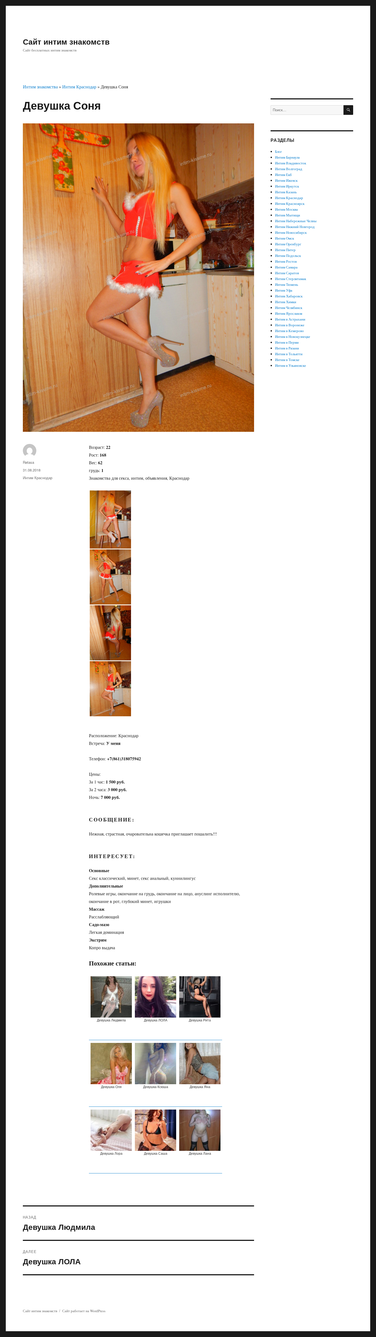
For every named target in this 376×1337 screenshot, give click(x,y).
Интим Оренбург (288, 244)
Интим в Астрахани (290, 319)
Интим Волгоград (288, 168)
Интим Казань (286, 191)
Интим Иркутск (287, 186)
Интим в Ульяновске (290, 365)
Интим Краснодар (79, 87)
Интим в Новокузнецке (292, 336)
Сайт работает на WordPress (83, 1310)
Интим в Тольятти (289, 353)
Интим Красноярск (289, 203)
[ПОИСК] (348, 110)
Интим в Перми (287, 342)
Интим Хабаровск (289, 296)
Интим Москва (286, 209)
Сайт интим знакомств (66, 41)
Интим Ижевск (286, 180)
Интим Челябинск (288, 307)
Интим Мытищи (287, 215)
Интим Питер (285, 249)
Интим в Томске (287, 359)
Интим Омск (284, 238)
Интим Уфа (283, 290)
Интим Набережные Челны (296, 220)
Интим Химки (285, 301)
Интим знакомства (40, 87)
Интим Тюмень (286, 284)
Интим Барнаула (287, 157)
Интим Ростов (286, 261)
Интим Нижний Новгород (295, 226)
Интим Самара (286, 267)
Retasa (28, 462)
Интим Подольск (288, 255)
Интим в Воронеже (289, 324)
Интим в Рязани (287, 348)
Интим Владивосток (290, 163)
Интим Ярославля (288, 313)
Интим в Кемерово (289, 330)
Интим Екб (283, 174)
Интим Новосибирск (291, 232)
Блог (278, 151)
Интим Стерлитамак (290, 278)
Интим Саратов (287, 272)
